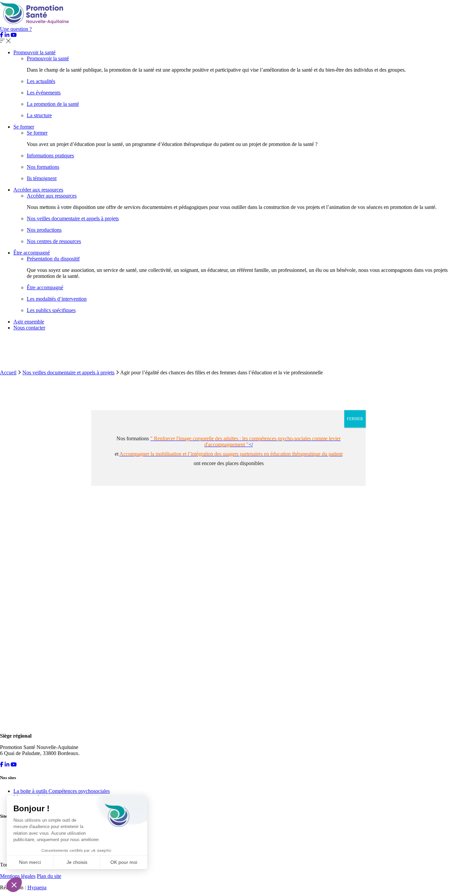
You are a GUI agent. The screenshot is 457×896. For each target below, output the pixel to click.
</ (245, 441)
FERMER (355, 419)
